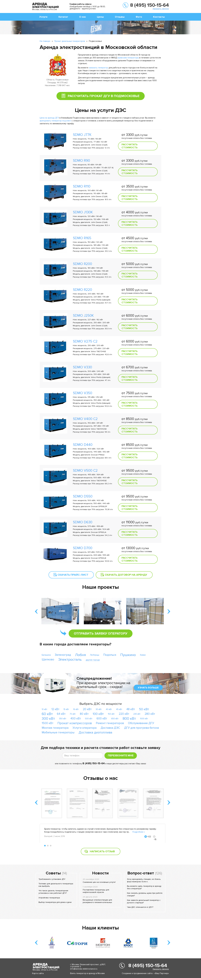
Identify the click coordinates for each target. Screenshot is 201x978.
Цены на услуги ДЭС (100, 110)
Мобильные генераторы (58, 732)
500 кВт (88, 718)
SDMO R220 (82, 290)
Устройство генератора (49, 898)
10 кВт (44, 709)
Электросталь (70, 659)
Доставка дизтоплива (95, 732)
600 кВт (102, 718)
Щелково (48, 659)
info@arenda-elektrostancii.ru (83, 969)
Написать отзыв (102, 851)
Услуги (43, 16)
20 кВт (87, 709)
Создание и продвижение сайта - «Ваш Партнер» (145, 973)
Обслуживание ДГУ (141, 723)
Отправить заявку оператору (100, 634)
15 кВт (66, 709)
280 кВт (150, 714)
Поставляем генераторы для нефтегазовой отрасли (96, 891)
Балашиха (46, 655)
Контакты (159, 16)
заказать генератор (98, 67)
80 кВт (84, 714)
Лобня (80, 655)
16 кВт (76, 709)
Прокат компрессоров (74, 723)
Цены (100, 16)
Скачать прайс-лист (73, 574)
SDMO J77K (82, 135)
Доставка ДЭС (110, 728)
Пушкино (128, 655)
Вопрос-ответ (140, 873)
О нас (82, 16)
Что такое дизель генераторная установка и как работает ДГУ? (53, 891)
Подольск (109, 655)
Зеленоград (63, 655)
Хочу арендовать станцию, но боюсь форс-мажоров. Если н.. (144, 880)
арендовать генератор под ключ (55, 120)
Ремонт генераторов (110, 723)
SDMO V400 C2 (85, 419)
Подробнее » (138, 832)
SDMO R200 (82, 264)
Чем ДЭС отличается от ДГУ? (140, 907)
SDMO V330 (82, 367)
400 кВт (75, 718)
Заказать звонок (161, 9)
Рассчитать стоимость (130, 146)
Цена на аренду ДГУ (49, 118)
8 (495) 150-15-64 (149, 5)
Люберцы (94, 655)
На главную (45, 41)
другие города (93, 660)
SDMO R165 (82, 238)
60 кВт (47, 714)
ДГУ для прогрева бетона (141, 728)
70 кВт (73, 714)
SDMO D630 (82, 522)
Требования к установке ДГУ (52, 879)
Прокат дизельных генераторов (69, 41)
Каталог (63, 16)
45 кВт (119, 709)
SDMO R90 (81, 160)
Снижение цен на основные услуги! (99, 882)
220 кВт (124, 714)
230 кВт (137, 714)
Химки (143, 655)
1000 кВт (144, 718)
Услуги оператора (85, 728)
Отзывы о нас (100, 778)
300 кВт (48, 718)
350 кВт (62, 718)
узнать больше (148, 687)
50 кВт (144, 709)
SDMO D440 (82, 445)
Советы (53, 873)
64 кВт (61, 714)
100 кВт (98, 714)
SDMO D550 (82, 496)
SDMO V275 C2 (85, 341)
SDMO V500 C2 (85, 470)
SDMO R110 (81, 186)
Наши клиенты (100, 928)
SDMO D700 (82, 548)
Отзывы (120, 16)
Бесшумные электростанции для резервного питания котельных (97, 901)
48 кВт (130, 709)
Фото (139, 16)
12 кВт (55, 709)
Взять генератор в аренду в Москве (87, 973)
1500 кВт (47, 723)
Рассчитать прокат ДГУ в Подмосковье (103, 96)
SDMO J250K (83, 315)
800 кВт (129, 718)
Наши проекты (100, 587)
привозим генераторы (128, 57)
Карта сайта (38, 973)
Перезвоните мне (120, 755)
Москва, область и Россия (44, 9)
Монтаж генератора (55, 728)
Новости (100, 873)
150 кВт (111, 714)
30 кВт (99, 709)
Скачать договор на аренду (126, 574)
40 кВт (109, 709)
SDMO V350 (82, 393)
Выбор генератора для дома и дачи (55, 902)
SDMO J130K (83, 212)
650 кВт (115, 718)
